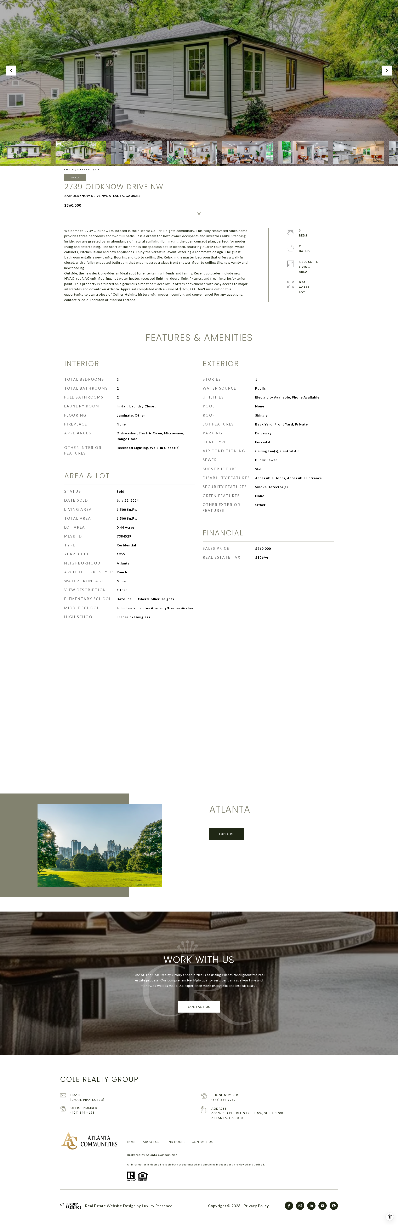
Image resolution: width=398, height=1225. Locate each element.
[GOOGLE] (334, 1206)
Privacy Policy (256, 1205)
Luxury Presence (157, 1205)
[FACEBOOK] (289, 1206)
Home (132, 1141)
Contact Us (202, 1141)
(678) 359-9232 (223, 1099)
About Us (151, 1141)
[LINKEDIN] (311, 1206)
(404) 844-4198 (82, 1112)
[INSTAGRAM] (300, 1206)
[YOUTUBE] (322, 1206)
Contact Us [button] (199, 1006)
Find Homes (176, 1141)
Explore (226, 834)
